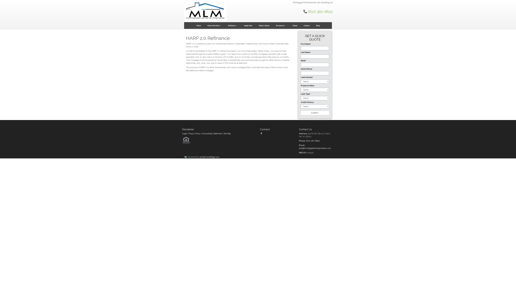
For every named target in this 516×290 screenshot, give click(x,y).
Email (304, 61)
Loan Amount (307, 77)
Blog (318, 26)
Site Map (227, 134)
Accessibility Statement (212, 134)
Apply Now (248, 26)
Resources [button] (280, 26)
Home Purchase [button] (213, 26)
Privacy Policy (194, 134)
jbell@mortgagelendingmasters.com (315, 148)
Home (198, 26)
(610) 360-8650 (320, 12)
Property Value (308, 86)
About (295, 26)
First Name (306, 44)
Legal (184, 134)
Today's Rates (264, 26)
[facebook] (262, 133)
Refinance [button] (232, 26)
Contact (307, 26)
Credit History (308, 102)
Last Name (306, 52)
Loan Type (306, 94)
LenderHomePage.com (209, 157)
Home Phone (307, 69)
